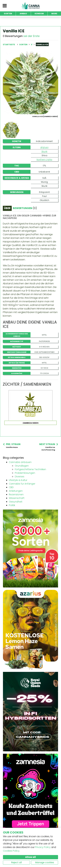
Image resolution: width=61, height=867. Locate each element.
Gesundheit (15, 501)
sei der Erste (31, 36)
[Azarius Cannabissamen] (30, 629)
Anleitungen (16, 491)
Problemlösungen (25, 473)
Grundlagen (22, 465)
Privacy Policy (43, 847)
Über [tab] (7, 208)
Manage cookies (44, 862)
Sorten (23, 44)
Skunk (44, 151)
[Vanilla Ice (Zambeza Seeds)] (30, 82)
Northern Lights (44, 159)
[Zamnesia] (30, 548)
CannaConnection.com (30, 5)
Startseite (9, 44)
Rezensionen (16, 494)
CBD (11, 487)
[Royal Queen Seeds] (30, 711)
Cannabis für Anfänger (22, 483)
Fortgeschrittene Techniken (30, 469)
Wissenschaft (16, 498)
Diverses (19, 476)
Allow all (30, 857)
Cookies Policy (11, 850)
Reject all (16, 862)
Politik (12, 505)
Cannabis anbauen (20, 462)
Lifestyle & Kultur (18, 480)
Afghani (44, 147)
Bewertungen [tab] (25, 208)
